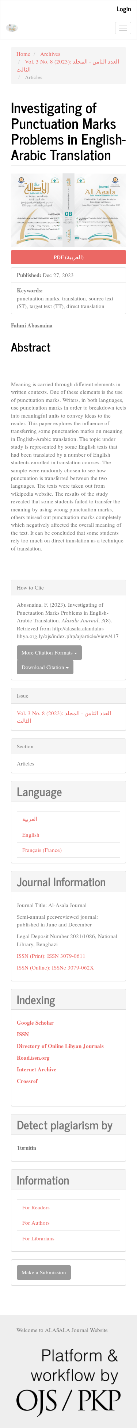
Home (23, 53)
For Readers (36, 1207)
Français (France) (42, 849)
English (30, 834)
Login (124, 8)
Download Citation (44, 667)
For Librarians (38, 1238)
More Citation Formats (48, 652)
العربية (29, 818)
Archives (50, 53)
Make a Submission (44, 1272)
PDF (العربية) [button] (69, 257)
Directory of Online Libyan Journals (60, 1046)
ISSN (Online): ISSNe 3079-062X (55, 967)
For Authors (36, 1222)
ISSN (23, 1034)
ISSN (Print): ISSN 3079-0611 (51, 955)
